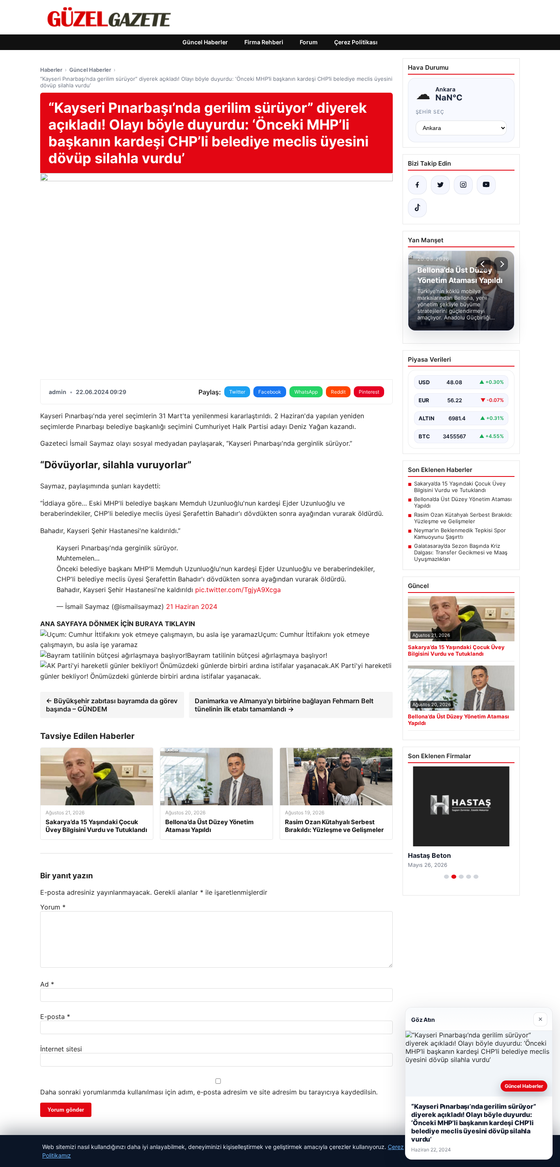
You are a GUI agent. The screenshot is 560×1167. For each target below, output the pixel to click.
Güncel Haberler (205, 42)
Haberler (51, 69)
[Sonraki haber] (501, 264)
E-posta (55, 1016)
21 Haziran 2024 (191, 606)
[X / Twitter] (440, 185)
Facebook (269, 392)
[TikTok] (417, 207)
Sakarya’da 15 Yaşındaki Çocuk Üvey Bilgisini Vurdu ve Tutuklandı (459, 486)
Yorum (53, 907)
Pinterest (369, 392)
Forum (309, 42)
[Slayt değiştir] (446, 877)
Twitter (237, 392)
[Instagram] (463, 185)
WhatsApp (306, 392)
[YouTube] (486, 185)
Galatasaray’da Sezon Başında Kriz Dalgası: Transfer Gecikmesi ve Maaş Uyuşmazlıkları (461, 552)
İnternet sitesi (61, 1049)
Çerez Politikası (356, 42)
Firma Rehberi (263, 42)
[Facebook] (417, 185)
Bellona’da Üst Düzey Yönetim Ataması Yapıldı (463, 502)
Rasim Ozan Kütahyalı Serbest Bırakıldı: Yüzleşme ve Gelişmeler (463, 517)
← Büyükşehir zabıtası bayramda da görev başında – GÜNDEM (112, 705)
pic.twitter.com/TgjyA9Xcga (238, 590)
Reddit (338, 392)
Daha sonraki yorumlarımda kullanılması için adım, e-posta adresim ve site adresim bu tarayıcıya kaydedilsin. (209, 1092)
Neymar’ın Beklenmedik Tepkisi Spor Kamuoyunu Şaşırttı (460, 533)
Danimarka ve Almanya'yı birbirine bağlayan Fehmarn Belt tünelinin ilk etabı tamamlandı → (284, 705)
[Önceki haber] (484, 264)
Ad (47, 984)
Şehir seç (430, 112)
